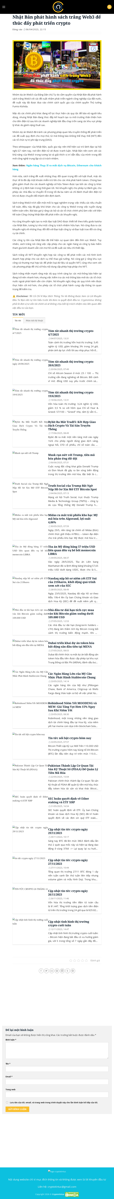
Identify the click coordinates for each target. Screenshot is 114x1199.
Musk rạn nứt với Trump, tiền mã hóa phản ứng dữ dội (71, 456)
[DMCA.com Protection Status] (72, 1194)
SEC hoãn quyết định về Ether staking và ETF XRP (68, 800)
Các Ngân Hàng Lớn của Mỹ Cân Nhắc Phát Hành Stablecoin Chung (72, 675)
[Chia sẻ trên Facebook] (41, 970)
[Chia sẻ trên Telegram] (72, 970)
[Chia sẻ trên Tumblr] (67, 970)
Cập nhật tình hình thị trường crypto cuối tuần (68, 923)
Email (9, 1076)
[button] (3, 6)
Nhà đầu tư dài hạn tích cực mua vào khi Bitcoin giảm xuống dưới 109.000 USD (71, 613)
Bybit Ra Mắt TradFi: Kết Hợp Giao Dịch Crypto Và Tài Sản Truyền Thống (72, 425)
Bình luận (11, 1039)
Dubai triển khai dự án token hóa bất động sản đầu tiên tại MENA (71, 644)
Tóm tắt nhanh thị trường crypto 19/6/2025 (70, 394)
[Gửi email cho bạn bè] (51, 970)
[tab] (18, 320)
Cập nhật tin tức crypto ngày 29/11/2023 (68, 831)
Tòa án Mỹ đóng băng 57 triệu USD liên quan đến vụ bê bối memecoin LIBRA (72, 550)
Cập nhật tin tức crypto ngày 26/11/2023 (68, 892)
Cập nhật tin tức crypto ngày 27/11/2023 (68, 862)
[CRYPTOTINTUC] (58, 7)
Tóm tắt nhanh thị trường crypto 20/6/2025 (70, 363)
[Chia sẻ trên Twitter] (46, 970)
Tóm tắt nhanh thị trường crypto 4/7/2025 (70, 332)
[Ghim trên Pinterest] (57, 970)
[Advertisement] (57, 1002)
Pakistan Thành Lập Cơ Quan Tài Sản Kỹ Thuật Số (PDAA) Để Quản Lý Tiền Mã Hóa (73, 769)
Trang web (10, 1089)
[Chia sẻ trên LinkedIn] (62, 970)
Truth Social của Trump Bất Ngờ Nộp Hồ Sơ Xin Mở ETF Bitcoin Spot (72, 487)
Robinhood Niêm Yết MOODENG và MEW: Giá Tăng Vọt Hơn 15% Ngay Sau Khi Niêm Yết (72, 706)
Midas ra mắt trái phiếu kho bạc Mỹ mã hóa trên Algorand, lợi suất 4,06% (73, 518)
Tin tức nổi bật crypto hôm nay (69, 738)
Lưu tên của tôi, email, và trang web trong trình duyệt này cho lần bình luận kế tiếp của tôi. (54, 1102)
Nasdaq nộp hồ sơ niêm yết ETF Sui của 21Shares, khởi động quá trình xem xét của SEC (72, 582)
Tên (8, 1063)
